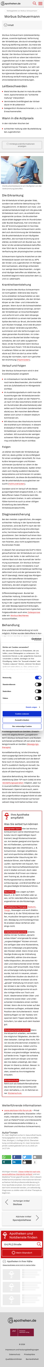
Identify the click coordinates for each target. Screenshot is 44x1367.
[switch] (38, 684)
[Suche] (34, 4)
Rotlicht (31, 907)
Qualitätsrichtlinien (14, 1359)
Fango (7, 910)
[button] (6, 1157)
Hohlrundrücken (16, 483)
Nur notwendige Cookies (22, 726)
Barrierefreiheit (32, 1359)
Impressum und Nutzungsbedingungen (22, 1349)
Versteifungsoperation (12, 783)
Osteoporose (34, 612)
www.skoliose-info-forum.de (18, 1110)
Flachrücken (23, 359)
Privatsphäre (29, 1354)
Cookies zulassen (22, 714)
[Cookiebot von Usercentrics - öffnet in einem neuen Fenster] (31, 639)
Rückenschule (14, 1093)
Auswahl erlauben (22, 720)
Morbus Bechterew (19, 615)
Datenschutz (14, 1354)
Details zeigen (31, 707)
